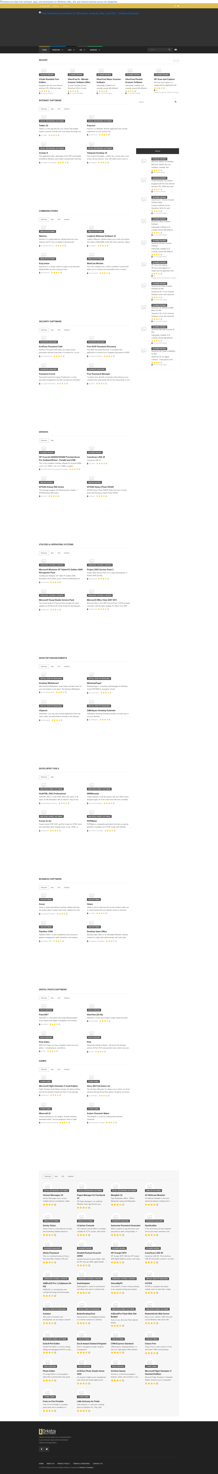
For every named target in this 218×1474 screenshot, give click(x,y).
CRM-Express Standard (122, 1344)
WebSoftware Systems (50, 803)
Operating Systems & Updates (51, 565)
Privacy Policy (64, 1464)
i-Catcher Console (85, 1225)
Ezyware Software (96, 803)
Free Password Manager (98, 374)
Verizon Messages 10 (53, 1195)
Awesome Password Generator (126, 1225)
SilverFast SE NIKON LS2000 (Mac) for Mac (162, 309)
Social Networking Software (52, 121)
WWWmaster (93, 794)
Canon (93, 463)
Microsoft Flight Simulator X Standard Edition (158, 1372)
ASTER (148, 1283)
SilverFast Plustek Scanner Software (105, 80)
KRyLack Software (96, 356)
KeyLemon (44, 263)
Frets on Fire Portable (53, 1401)
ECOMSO (94, 1095)
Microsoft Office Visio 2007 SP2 (102, 600)
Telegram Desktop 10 (97, 153)
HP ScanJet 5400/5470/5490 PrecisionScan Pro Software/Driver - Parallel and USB (59, 458)
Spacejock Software (49, 914)
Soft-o (93, 383)
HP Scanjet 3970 (119, 1253)
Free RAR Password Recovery (101, 347)
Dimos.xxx (94, 134)
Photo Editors (46, 1010)
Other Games (45, 1081)
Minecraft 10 (45, 1113)
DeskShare (94, 273)
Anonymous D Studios (98, 1122)
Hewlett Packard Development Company (137, 92)
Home (44, 50)
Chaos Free (150, 1344)
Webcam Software (47, 231)
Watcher (43, 236)
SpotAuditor (151, 1225)
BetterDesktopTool (86, 1314)
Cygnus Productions (49, 383)
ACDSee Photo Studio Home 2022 (90, 1372)
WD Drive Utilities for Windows (162, 161)
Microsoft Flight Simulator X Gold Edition (58, 1086)
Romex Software (160, 191)
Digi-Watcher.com (48, 245)
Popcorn (91, 126)
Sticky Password (51, 1253)
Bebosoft (45, 830)
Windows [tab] (44, 109)
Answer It (43, 153)
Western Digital (160, 172)
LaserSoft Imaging (48, 93)
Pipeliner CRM (46, 931)
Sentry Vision (49, 1225)
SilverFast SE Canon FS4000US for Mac (163, 352)
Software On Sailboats (98, 941)
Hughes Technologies (49, 162)
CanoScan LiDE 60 (154, 1253)
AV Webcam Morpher (155, 1195)
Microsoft (46, 582)
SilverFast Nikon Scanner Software (80, 80)
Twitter (45, 135)
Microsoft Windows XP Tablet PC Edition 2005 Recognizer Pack (61, 571)
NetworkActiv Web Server (157, 1314)
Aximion (47, 1314)
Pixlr (44, 1051)
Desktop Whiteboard (49, 683)
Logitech (93, 245)
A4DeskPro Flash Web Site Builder (124, 1315)
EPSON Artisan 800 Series (51, 487)
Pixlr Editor (44, 1042)
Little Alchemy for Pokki (88, 1401)
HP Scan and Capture (135, 79)
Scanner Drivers (46, 74)
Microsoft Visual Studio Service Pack (56, 600)
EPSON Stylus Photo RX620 (100, 487)
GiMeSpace (94, 719)
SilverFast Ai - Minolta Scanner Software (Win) (50, 80)
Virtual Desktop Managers (51, 678)
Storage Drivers (159, 159)
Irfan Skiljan (94, 1021)
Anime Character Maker (98, 1113)
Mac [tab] (52, 109)
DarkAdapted (83, 1283)
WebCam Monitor (95, 263)
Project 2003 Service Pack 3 (100, 570)
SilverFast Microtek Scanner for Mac (163, 331)
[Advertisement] (85, 187)
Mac (70, 50)
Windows (56, 50)
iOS (81, 50)
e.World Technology (97, 830)
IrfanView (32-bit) (95, 1015)
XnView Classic (118, 1371)
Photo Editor (49, 1371)
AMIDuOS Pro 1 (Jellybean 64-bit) (57, 1284)
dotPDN (45, 1024)
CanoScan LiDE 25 (96, 457)
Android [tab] (66, 109)
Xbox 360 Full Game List (98, 1086)
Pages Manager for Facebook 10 (91, 1196)
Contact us (66, 6)
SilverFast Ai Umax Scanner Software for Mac (161, 287)
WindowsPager (94, 683)
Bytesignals (46, 720)
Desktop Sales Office (97, 931)
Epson (45, 496)
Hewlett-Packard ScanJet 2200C (89, 1254)
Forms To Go (45, 821)
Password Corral (47, 374)
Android (93, 50)
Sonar (42, 904)
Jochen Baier (95, 693)
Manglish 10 (116, 1195)
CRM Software (46, 899)
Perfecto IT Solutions (86, 1467)
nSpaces (43, 710)
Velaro (90, 904)
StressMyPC (117, 1283)
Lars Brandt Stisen (48, 692)
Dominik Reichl (47, 356)
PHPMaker (92, 821)
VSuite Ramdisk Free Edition (162, 181)
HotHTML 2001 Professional (52, 794)
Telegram (94, 162)
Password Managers (48, 342)
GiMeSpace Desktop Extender (101, 710)
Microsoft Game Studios (50, 1122)
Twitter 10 (43, 126)
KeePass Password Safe (50, 347)
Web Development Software (51, 789)
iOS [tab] (59, 109)
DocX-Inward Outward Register (91, 1344)
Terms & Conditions (81, 1464)
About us (56, 6)
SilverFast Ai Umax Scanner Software (163, 80)
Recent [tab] (157, 151)
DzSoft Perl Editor (51, 1344)
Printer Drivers (46, 482)
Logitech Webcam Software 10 (101, 236)
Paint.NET (44, 1015)
